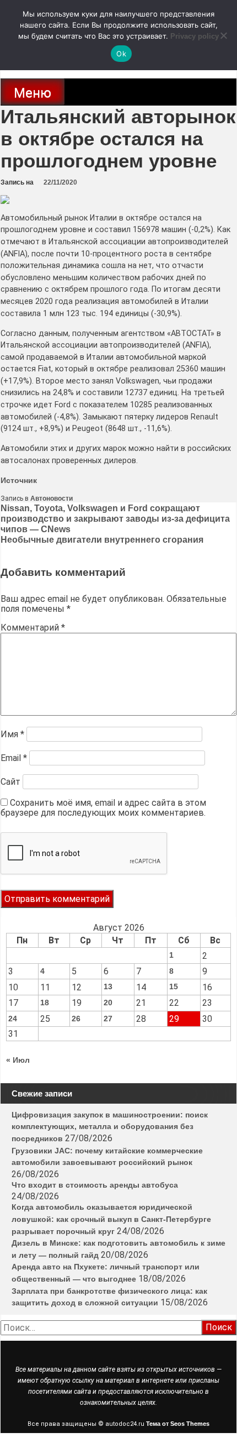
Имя (12, 734)
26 (76, 1018)
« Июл (18, 1060)
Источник (19, 480)
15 (173, 986)
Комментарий (33, 627)
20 (108, 1002)
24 (12, 1018)
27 (108, 1018)
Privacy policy (194, 36)
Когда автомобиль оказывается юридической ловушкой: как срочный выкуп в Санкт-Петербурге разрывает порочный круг (111, 1219)
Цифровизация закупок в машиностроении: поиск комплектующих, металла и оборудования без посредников (110, 1126)
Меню (32, 93)
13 (108, 986)
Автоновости (51, 498)
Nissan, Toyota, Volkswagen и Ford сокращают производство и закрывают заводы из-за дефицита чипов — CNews (115, 518)
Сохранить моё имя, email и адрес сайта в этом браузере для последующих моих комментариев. (103, 807)
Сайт (10, 781)
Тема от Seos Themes (177, 1423)
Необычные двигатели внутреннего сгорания (102, 539)
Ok (121, 53)
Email (14, 758)
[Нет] (223, 35)
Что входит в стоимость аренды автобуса (95, 1184)
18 (44, 1002)
